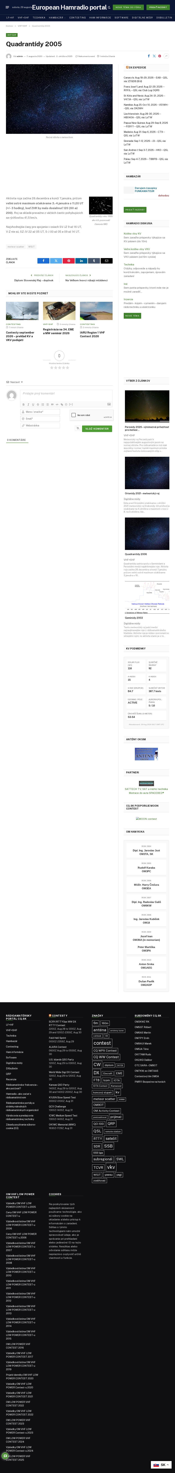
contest (102, 1043)
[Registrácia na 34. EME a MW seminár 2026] (59, 311)
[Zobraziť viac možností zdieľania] (166, 56)
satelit (111, 1138)
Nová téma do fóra (128, 7)
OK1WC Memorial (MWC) (62, 1124)
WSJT (31, 246)
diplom (109, 1065)
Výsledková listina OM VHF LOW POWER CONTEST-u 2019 (21, 1366)
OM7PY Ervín (142, 1038)
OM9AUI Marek (143, 1043)
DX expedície (137, 67)
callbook (97, 1036)
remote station (113, 1131)
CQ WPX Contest (105, 1050)
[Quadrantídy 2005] (59, 99)
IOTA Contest (100, 1086)
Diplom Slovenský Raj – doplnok (33, 280)
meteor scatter (16, 246)
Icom (106, 1080)
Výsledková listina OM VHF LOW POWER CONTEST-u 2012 (21, 1297)
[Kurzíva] (28, 404)
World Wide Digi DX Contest (64, 1072)
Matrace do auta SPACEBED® (146, 792)
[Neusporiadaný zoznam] (47, 404)
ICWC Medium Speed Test (63, 1115)
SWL (120, 1159)
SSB (108, 1146)
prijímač (116, 1117)
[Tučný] (23, 404)
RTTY (97, 1139)
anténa (99, 1030)
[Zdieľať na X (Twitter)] (154, 56)
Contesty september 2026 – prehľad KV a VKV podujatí (20, 336)
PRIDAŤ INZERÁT (135, 210)
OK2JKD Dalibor (143, 1060)
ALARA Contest (58, 1047)
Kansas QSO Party (59, 1084)
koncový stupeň (102, 1092)
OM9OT (98, 1105)
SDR (96, 1146)
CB (106, 1036)
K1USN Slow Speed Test (62, 1097)
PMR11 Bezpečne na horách (150, 1081)
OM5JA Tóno (142, 1049)
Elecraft (107, 1073)
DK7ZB (120, 1065)
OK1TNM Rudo (143, 1054)
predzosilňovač (100, 1117)
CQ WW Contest (106, 1057)
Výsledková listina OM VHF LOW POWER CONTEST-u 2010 (21, 1272)
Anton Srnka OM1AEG (146, 966)
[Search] (104, 7)
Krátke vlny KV (132, 233)
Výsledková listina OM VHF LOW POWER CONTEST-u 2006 (21, 1225)
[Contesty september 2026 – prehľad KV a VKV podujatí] (22, 311)
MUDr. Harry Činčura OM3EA (146, 886)
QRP (8, 1074)
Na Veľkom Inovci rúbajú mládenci (86, 280)
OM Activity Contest (106, 1110)
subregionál (102, 1159)
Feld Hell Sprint (57, 1038)
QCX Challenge (57, 1106)
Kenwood (116, 1086)
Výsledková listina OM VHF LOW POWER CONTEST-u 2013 (21, 1310)
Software (122, 18)
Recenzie (11, 1079)
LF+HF (10, 18)
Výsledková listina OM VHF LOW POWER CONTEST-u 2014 (21, 1322)
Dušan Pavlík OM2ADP (146, 983)
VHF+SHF (23, 18)
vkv (111, 1167)
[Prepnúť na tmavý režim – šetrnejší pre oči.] (109, 7)
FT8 (96, 1080)
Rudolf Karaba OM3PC (146, 869)
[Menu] (7, 7)
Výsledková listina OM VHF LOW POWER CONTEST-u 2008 (21, 1259)
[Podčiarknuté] (33, 404)
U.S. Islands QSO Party (61, 1059)
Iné (125, 283)
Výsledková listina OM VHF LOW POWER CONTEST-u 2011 (21, 1285)
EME (119, 1073)
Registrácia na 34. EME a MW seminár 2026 (58, 331)
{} (66, 404)
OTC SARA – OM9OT (146, 1065)
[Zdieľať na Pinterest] (159, 56)
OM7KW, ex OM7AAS (146, 1071)
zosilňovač (99, 1180)
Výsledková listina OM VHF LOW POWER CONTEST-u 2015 (21, 1335)
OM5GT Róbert (143, 1027)
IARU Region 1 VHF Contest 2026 (92, 334)
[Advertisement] (59, 170)
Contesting (77, 18)
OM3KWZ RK (142, 1021)
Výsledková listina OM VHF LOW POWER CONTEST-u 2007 (21, 1247)
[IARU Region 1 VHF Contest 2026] (96, 311)
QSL (97, 1131)
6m (95, 1023)
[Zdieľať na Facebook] (148, 56)
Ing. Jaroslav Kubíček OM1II (146, 921)
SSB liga (98, 1152)
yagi (119, 1174)
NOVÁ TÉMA (132, 316)
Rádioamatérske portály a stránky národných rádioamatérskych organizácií (22, 1106)
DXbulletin (164, 18)
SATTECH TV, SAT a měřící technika (146, 789)
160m (105, 1023)
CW (97, 1064)
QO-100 (98, 1123)
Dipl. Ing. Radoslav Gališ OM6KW (146, 904)
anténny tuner (117, 1030)
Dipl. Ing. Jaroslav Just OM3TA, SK (146, 852)
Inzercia (128, 299)
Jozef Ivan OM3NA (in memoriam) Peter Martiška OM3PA (146, 943)
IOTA (117, 1080)
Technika (39, 18)
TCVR (98, 1167)
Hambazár (56, 18)
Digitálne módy (142, 18)
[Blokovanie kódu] (57, 404)
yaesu (109, 1174)
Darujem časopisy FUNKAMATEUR (146, 190)
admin (20, 56)
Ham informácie (100, 18)
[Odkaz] (61, 404)
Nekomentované (86, 56)
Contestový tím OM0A (147, 1076)
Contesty (60, 1015)
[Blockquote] (52, 404)
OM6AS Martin (143, 1032)
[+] (71, 404)
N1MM (122, 1099)
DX (96, 1072)
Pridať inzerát (158, 7)
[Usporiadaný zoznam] (42, 404)
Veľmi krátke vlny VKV (137, 249)
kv (117, 1092)
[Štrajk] (38, 404)
